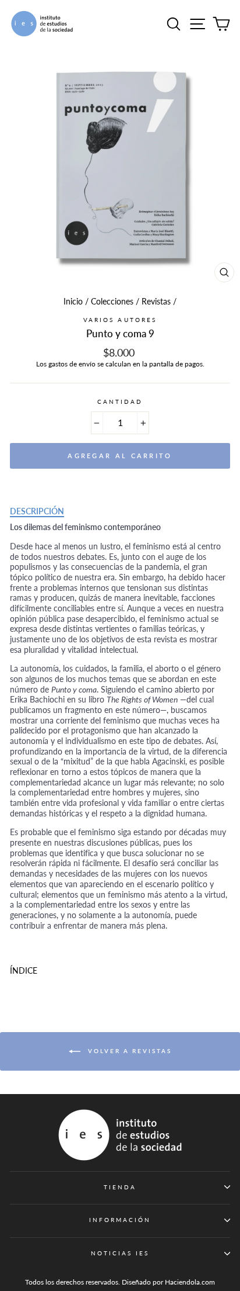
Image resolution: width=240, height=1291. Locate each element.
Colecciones (112, 301)
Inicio (73, 301)
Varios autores (120, 319)
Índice (23, 970)
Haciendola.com (190, 1282)
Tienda (120, 1186)
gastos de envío (72, 364)
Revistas (156, 301)
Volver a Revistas (128, 1050)
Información (120, 1219)
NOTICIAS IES (120, 1253)
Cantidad (120, 401)
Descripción (37, 511)
